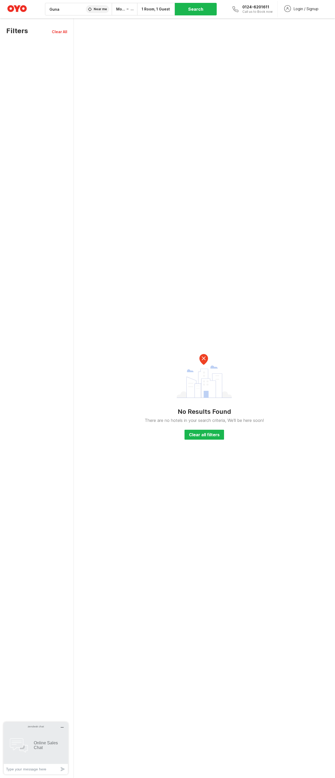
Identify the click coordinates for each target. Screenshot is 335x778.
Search (195, 9)
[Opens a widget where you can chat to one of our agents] (36, 748)
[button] (59, 31)
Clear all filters (204, 434)
